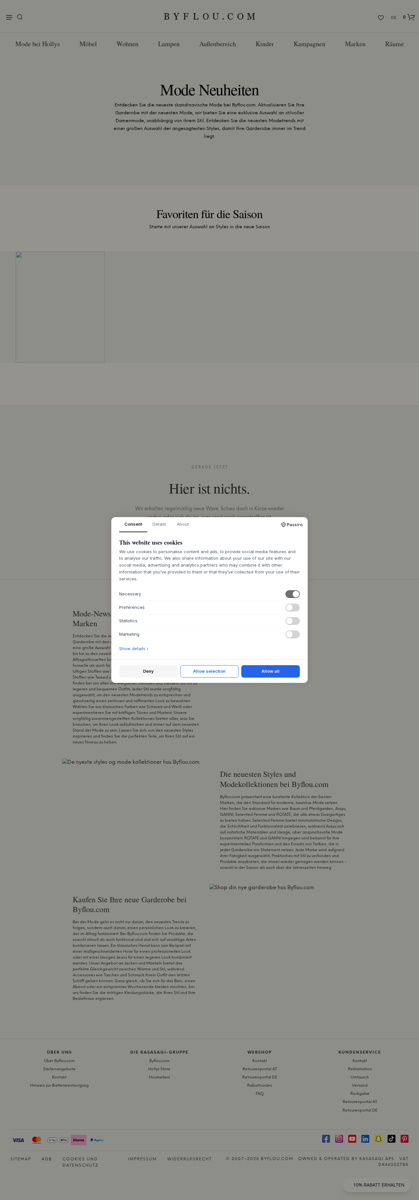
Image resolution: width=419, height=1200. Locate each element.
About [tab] (183, 524)
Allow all (271, 671)
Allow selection (209, 671)
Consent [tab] (133, 524)
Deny (148, 671)
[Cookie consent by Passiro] (292, 524)
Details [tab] (159, 524)
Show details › (133, 648)
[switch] (292, 594)
